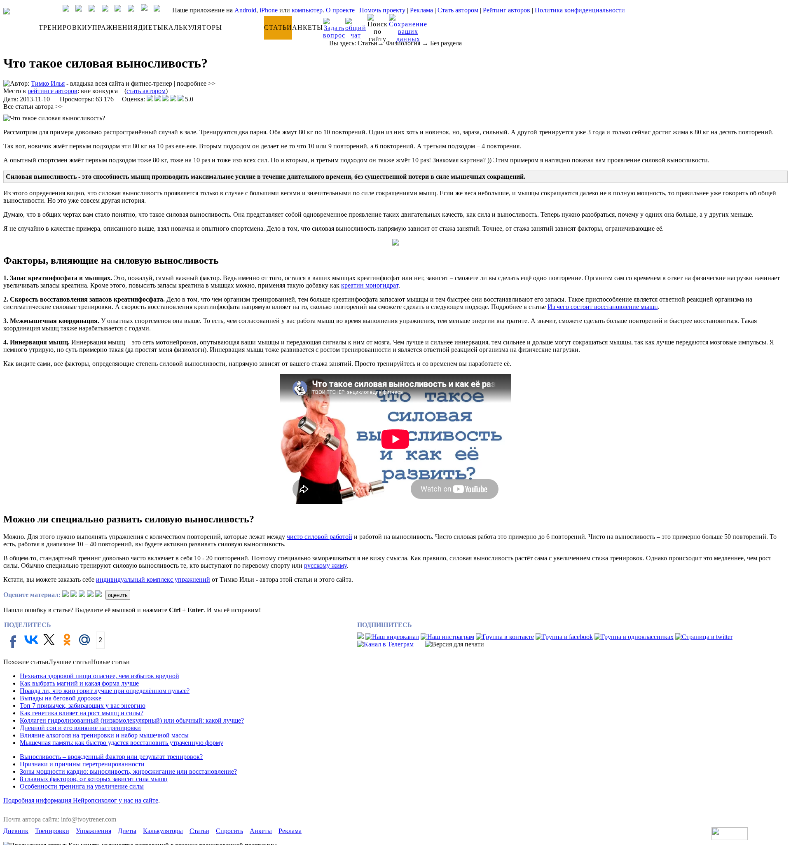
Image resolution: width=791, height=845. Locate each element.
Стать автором (458, 10)
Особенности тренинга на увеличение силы (82, 786)
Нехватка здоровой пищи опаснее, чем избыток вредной (99, 675)
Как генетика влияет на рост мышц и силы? (81, 712)
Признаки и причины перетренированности (82, 764)
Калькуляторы (163, 830)
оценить (118, 595)
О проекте (340, 10)
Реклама (421, 10)
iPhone (269, 10)
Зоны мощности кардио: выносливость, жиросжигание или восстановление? (128, 771)
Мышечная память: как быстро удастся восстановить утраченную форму (121, 742)
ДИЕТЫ (151, 27)
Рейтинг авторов (506, 10)
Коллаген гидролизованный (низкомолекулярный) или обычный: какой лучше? (132, 720)
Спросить (229, 830)
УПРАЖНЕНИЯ (112, 27)
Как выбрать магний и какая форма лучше (79, 683)
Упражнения (93, 830)
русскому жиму (325, 565)
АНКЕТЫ (307, 27)
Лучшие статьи (70, 661)
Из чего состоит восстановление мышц (603, 306)
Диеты (127, 830)
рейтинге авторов (52, 90)
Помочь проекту (382, 10)
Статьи (367, 43)
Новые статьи (110, 661)
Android (245, 10)
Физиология (403, 43)
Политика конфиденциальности (580, 10)
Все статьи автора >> (33, 106)
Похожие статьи (26, 661)
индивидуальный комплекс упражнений (153, 579)
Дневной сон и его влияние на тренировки (80, 727)
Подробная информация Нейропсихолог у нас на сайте (80, 800)
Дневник (15, 830)
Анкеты (261, 830)
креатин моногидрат (369, 285)
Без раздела (446, 43)
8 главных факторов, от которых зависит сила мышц (94, 778)
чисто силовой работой (319, 536)
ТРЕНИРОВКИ (63, 27)
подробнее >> (196, 83)
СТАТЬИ (278, 27)
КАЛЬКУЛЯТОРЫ (193, 27)
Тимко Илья (48, 83)
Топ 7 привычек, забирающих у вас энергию (82, 705)
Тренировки (52, 830)
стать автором (146, 90)
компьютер (307, 10)
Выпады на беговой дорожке (60, 698)
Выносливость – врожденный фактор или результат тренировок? (111, 756)
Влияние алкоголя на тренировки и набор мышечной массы (104, 735)
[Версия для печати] (454, 644)
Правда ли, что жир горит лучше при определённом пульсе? (105, 690)
